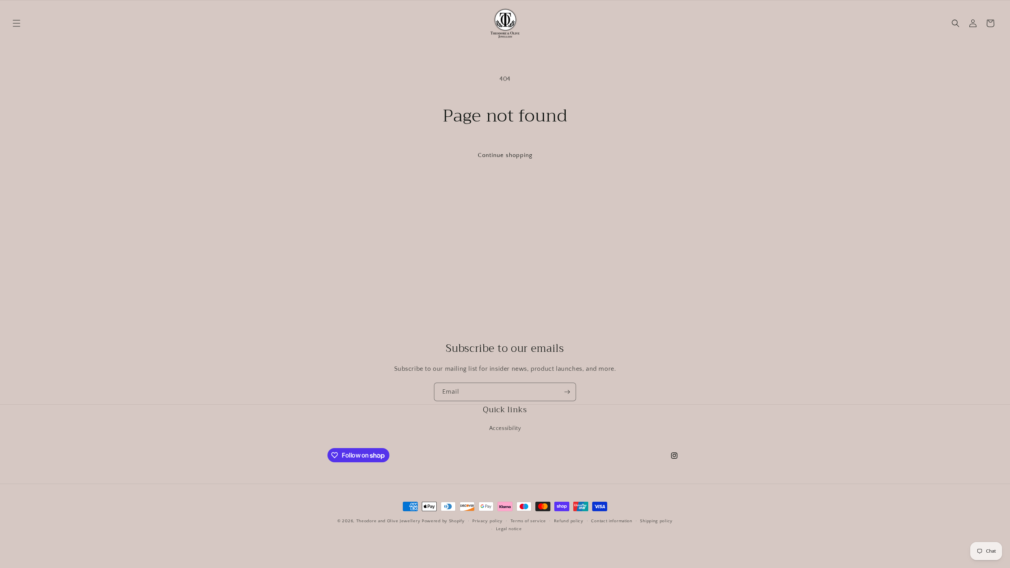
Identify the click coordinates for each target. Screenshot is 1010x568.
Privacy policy (487, 521)
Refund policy (569, 521)
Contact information (611, 521)
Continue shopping (505, 155)
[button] (16, 23)
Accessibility (505, 428)
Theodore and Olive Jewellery (388, 521)
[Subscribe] (567, 392)
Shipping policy (656, 521)
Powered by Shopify (443, 521)
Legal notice (509, 529)
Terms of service (528, 521)
